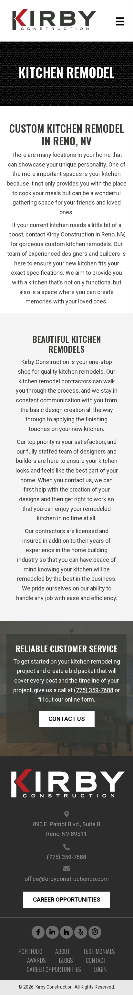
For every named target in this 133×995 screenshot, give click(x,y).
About (62, 951)
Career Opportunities (54, 969)
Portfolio (30, 951)
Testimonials (99, 951)
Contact (96, 960)
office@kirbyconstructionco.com (67, 878)
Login (100, 969)
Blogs (66, 960)
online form (79, 699)
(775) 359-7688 (93, 690)
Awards (36, 960)
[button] (67, 719)
